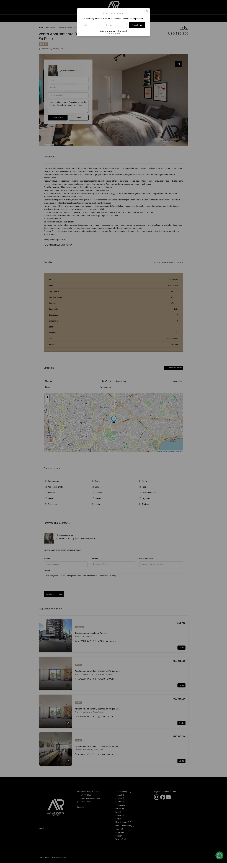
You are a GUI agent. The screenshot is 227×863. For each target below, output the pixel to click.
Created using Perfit (113, 34)
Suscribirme (137, 25)
